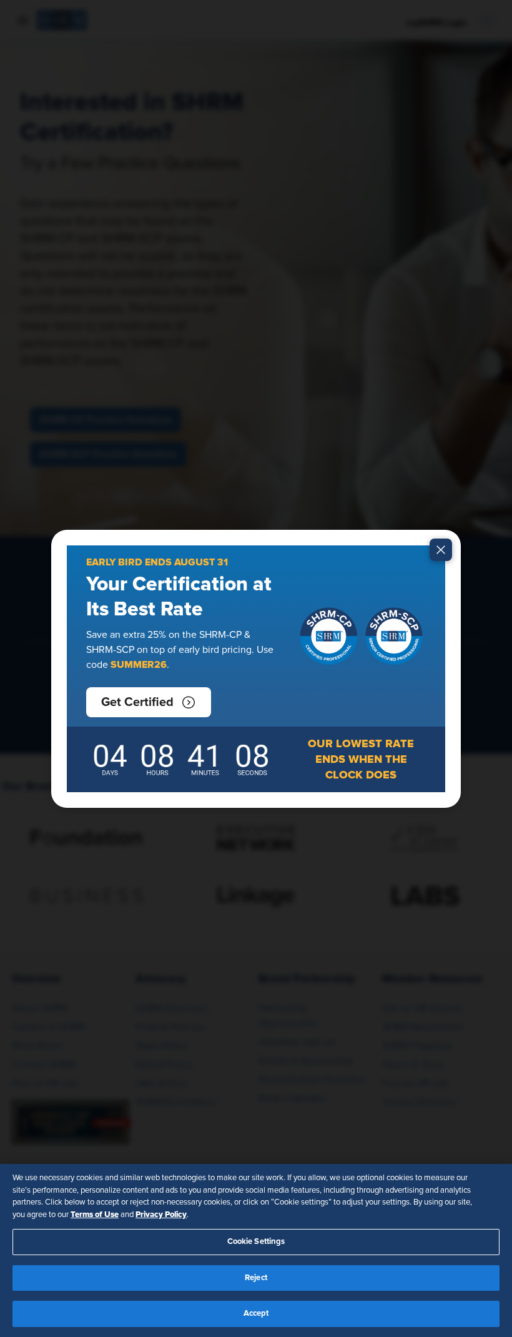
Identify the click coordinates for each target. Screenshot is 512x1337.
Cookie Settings (256, 1242)
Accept (256, 1314)
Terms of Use (95, 1215)
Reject (256, 1278)
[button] (148, 702)
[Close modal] (441, 550)
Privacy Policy (161, 1215)
